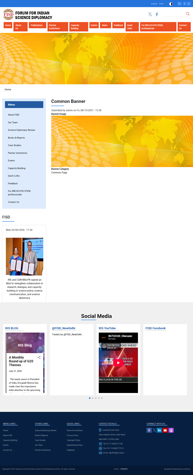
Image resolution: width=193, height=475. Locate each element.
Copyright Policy (73, 440)
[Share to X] (171, 92)
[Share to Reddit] (180, 92)
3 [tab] (95, 398)
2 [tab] (92, 398)
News (104, 25)
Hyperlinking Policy (74, 445)
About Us (18, 27)
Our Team (13, 122)
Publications (37, 25)
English (154, 3)
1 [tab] (89, 398)
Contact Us (183, 27)
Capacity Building (75, 27)
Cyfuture (187, 469)
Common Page (59, 172)
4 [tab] (98, 398)
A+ (180, 3)
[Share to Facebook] (167, 92)
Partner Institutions (54, 27)
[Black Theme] (171, 3)
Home (8, 25)
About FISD (13, 114)
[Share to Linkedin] (175, 92)
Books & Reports (16, 137)
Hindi (161, 3)
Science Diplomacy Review (21, 129)
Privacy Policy (72, 435)
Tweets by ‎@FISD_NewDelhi (67, 334)
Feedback (118, 25)
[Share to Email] (184, 92)
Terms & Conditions (75, 430)
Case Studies (14, 145)
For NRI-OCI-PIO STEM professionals (152, 27)
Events (94, 25)
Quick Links (129, 27)
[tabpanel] (25, 359)
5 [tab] (101, 398)
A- (189, 3)
